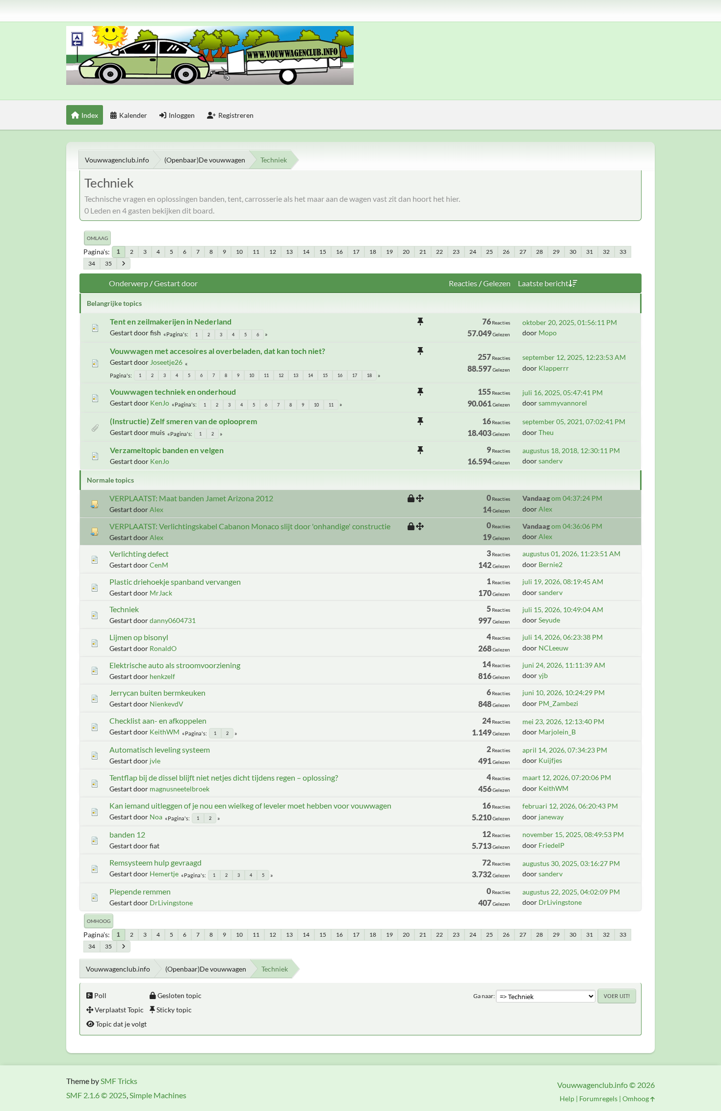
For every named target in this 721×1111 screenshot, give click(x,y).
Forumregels (598, 1098)
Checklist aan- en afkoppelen (157, 720)
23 (456, 251)
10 (239, 251)
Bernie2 (551, 564)
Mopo (548, 332)
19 (389, 251)
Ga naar (483, 996)
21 (422, 251)
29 (556, 251)
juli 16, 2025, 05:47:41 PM (562, 392)
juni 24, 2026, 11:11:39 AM (563, 665)
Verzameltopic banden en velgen (167, 450)
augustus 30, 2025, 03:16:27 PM (571, 863)
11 (256, 251)
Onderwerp (128, 283)
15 (322, 251)
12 (272, 251)
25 (489, 251)
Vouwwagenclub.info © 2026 (606, 1084)
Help (567, 1098)
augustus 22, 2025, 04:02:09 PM (571, 892)
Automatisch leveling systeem (159, 749)
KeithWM (165, 732)
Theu (546, 432)
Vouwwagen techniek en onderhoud (173, 391)
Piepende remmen (140, 891)
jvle (155, 761)
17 (356, 251)
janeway (551, 817)
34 (91, 263)
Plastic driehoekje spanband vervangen (175, 581)
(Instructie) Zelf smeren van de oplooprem (183, 421)
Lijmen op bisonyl (138, 637)
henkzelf (162, 676)
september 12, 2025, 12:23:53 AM (574, 357)
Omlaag (97, 238)
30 (572, 251)
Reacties (463, 283)
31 (589, 251)
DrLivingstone (171, 902)
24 (472, 251)
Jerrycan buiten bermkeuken (157, 692)
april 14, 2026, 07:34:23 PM (564, 750)
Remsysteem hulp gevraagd (155, 862)
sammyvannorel (563, 403)
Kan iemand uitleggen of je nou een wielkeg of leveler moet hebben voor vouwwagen (250, 805)
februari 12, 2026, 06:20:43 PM (570, 806)
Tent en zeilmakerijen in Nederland (171, 321)
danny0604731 (173, 620)
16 (339, 251)
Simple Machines (157, 1095)
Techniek (124, 609)
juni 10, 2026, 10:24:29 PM (563, 692)
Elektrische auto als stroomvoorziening (174, 665)
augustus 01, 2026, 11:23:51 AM (571, 553)
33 (622, 251)
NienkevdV (166, 704)
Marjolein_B (557, 732)
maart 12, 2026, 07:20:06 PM (566, 777)
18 (372, 251)
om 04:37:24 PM (562, 498)
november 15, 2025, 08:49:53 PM (573, 834)
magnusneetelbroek (179, 789)
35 (108, 263)
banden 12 (127, 834)
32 (606, 251)
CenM (159, 565)
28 (539, 251)
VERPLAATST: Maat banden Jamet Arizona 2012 (191, 498)
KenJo (159, 403)
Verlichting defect (139, 553)
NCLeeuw (553, 648)
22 (439, 251)
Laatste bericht (543, 283)
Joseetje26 (166, 362)
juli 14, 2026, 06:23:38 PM (562, 637)
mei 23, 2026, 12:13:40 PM (563, 721)
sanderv (551, 461)
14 (306, 251)
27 (522, 251)
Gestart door (176, 283)
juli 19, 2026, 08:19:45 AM (562, 581)
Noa (156, 817)
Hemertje (164, 873)
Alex (156, 509)
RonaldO (163, 648)
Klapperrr (554, 368)
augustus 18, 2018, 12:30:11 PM (571, 450)
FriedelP (552, 845)
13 (289, 251)
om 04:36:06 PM (562, 526)
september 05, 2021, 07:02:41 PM (573, 421)
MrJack (161, 593)
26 (506, 251)
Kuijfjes (550, 760)
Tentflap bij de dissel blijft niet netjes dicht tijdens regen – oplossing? (223, 777)
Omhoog (98, 921)
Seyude (549, 620)
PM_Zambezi (558, 703)
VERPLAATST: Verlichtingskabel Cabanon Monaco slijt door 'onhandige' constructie (249, 526)
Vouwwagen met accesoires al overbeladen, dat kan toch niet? (217, 350)
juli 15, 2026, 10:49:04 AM (562, 609)
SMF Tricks (119, 1080)
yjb (543, 675)
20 (406, 251)
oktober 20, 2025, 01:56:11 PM (569, 322)
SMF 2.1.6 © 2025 (96, 1095)
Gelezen (497, 283)
